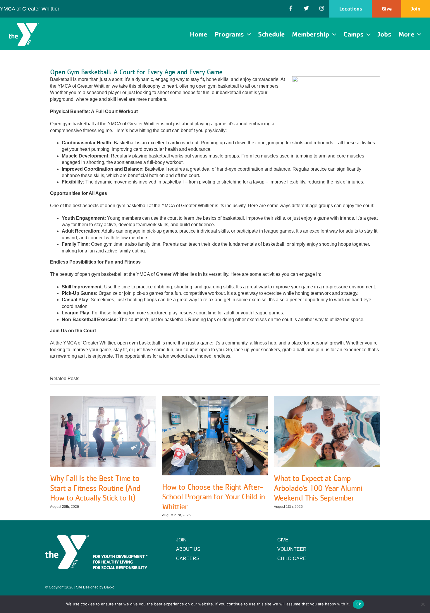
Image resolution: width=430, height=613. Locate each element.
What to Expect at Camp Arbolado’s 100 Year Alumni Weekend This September (318, 487)
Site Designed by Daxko (95, 587)
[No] (423, 604)
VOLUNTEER (292, 549)
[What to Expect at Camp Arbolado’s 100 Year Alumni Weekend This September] (327, 398)
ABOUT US (188, 549)
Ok (358, 604)
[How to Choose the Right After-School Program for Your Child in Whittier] (215, 398)
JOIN (181, 539)
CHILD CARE (291, 558)
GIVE (282, 539)
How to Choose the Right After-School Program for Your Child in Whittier (213, 496)
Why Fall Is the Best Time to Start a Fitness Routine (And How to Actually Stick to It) (95, 487)
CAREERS (187, 558)
